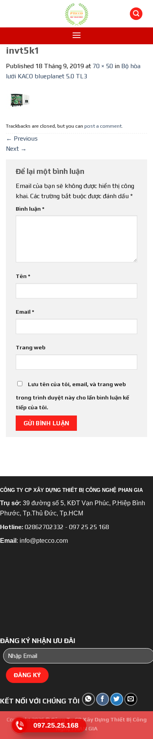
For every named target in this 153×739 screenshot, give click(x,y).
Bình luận (30, 209)
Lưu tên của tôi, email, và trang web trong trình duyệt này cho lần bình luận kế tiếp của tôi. (72, 396)
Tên (23, 276)
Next (16, 148)
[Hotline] (20, 725)
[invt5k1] (19, 99)
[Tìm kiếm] (136, 13)
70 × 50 (103, 66)
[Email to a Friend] (130, 699)
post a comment (103, 126)
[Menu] (76, 35)
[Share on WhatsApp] (88, 699)
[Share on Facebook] (102, 699)
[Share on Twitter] (116, 699)
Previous (22, 138)
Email (25, 312)
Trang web (31, 347)
